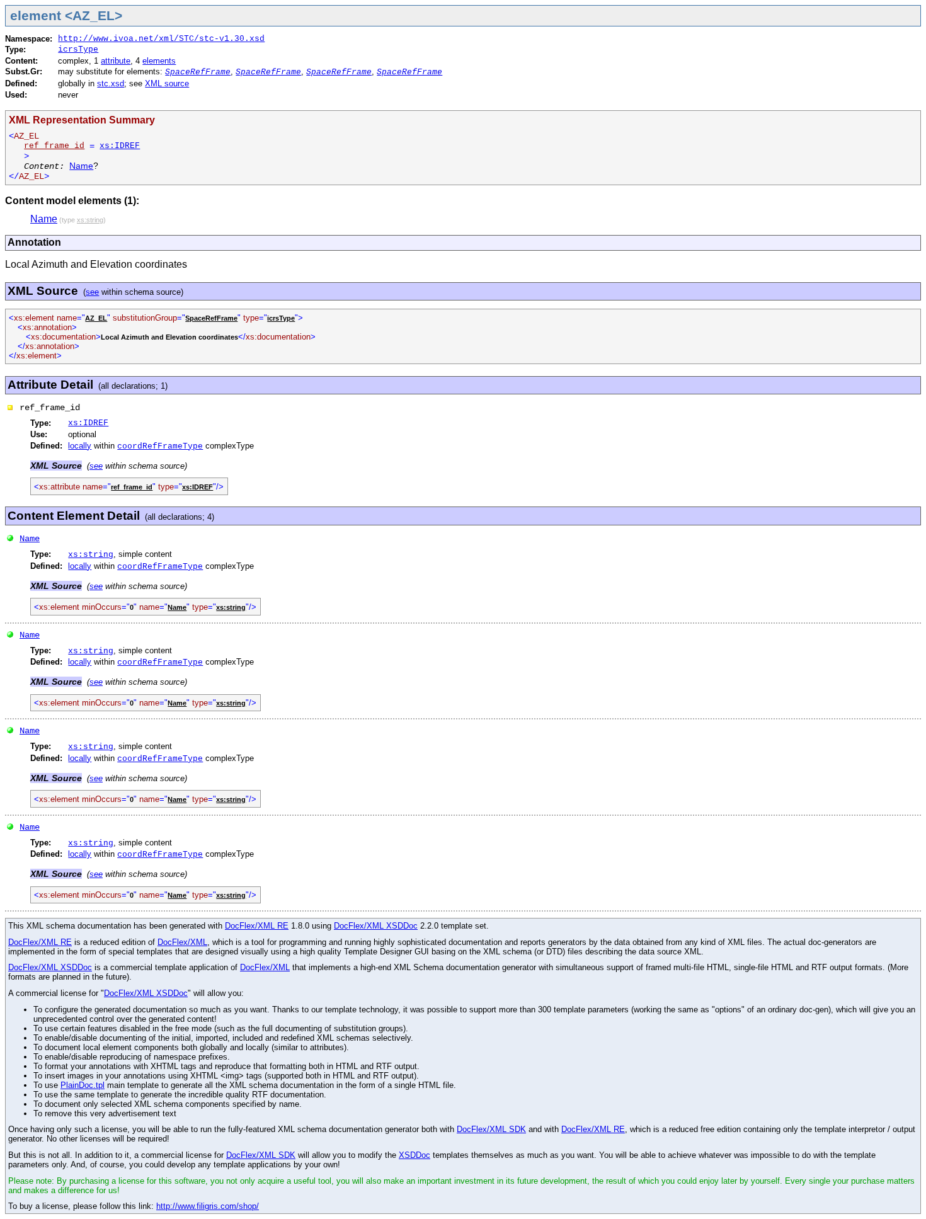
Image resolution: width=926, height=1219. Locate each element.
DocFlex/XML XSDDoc (376, 925)
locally (79, 445)
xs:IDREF (120, 146)
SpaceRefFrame (198, 72)
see (92, 292)
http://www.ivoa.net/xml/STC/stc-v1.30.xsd (161, 38)
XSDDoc (414, 1155)
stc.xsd (110, 83)
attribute (115, 61)
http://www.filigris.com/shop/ (207, 1206)
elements (159, 61)
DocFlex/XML (182, 942)
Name (81, 166)
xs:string (90, 554)
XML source (167, 83)
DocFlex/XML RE (257, 925)
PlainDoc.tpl (82, 1085)
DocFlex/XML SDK (491, 1129)
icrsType (78, 49)
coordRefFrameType (160, 446)
